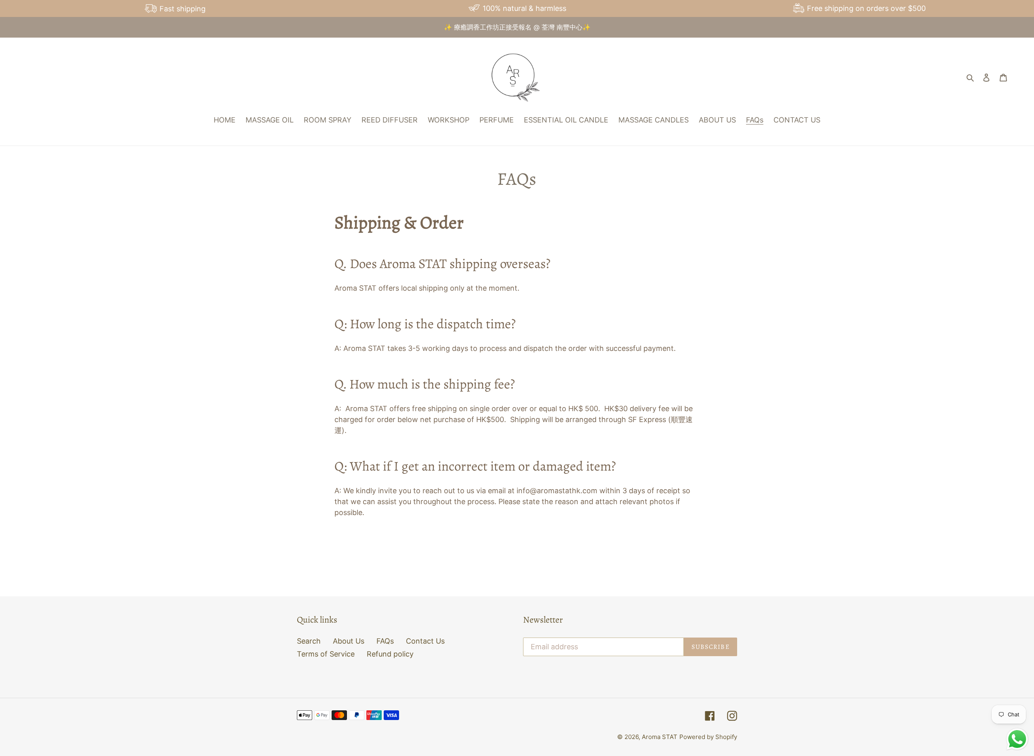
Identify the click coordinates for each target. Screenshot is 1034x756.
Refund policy (390, 654)
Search (309, 641)
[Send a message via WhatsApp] (1017, 739)
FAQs (385, 641)
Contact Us (425, 641)
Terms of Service (326, 654)
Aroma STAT (659, 737)
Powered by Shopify (708, 737)
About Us (348, 641)
